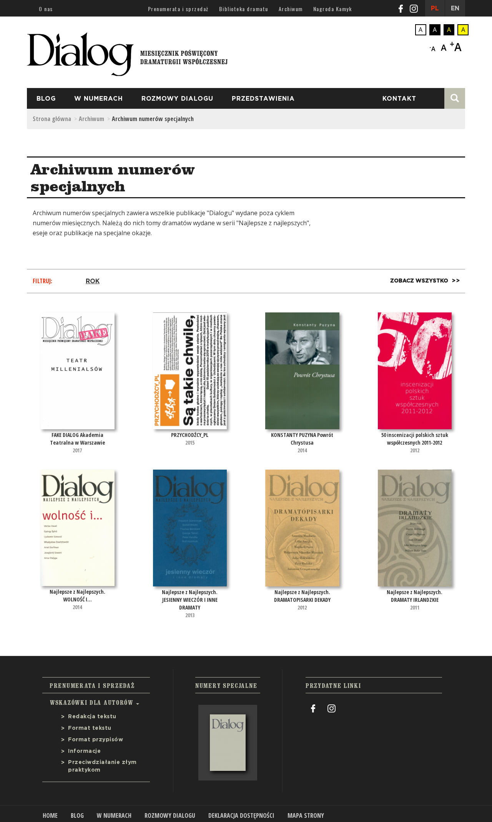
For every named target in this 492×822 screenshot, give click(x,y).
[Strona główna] (127, 51)
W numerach (98, 99)
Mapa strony (306, 815)
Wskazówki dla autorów (92, 702)
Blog (46, 99)
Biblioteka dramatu (243, 9)
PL (435, 8)
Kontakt (399, 99)
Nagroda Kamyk (332, 9)
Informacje (84, 751)
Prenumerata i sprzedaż (178, 9)
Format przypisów (95, 739)
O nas (46, 9)
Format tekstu (89, 728)
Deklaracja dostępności (241, 815)
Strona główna (52, 119)
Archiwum (291, 9)
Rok (93, 281)
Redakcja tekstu (92, 716)
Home (50, 815)
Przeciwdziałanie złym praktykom (102, 766)
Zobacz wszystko (419, 281)
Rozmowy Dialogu (177, 99)
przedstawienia (263, 99)
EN (455, 8)
